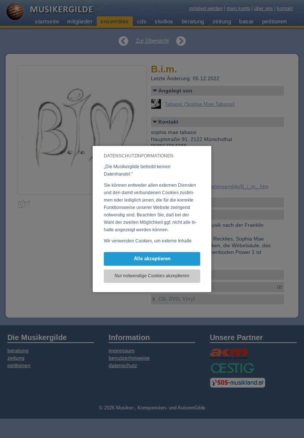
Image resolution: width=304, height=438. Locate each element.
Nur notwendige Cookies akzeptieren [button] (152, 275)
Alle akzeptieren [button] (152, 258)
